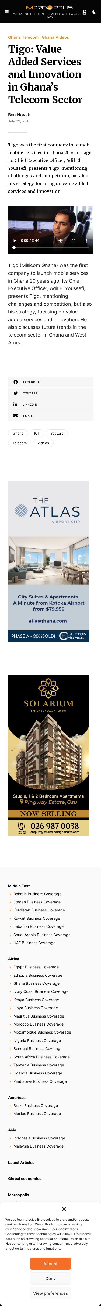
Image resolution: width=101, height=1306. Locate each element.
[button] (64, 1209)
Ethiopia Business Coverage (37, 975)
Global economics (24, 1178)
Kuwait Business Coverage (36, 918)
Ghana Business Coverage (36, 983)
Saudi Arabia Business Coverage (42, 934)
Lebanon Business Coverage (38, 926)
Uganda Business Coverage (37, 1073)
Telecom (20, 443)
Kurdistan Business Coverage (39, 910)
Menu (6, 12)
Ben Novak (19, 114)
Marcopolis (18, 1194)
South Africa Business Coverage (41, 1057)
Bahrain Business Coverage (37, 894)
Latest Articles (21, 1162)
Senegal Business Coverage (37, 1048)
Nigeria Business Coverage (37, 1040)
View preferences (50, 1293)
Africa (13, 959)
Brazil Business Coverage (35, 1105)
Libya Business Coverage (35, 1007)
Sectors (56, 433)
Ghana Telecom (23, 37)
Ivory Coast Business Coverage (40, 991)
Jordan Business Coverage (37, 902)
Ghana (18, 433)
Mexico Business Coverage (37, 1113)
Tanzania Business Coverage (38, 1065)
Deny (51, 1278)
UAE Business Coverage (34, 942)
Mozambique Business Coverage (42, 1032)
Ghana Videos (55, 37)
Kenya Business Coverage (36, 999)
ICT (37, 433)
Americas (17, 1097)
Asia (12, 1130)
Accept (50, 1263)
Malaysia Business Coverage (38, 1146)
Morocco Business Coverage (38, 1024)
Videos (43, 443)
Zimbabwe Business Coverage (40, 1081)
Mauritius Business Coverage (38, 1016)
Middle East (19, 885)
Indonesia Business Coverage (39, 1138)
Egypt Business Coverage (36, 967)
